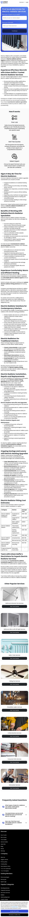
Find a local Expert (5, 877)
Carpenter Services (5, 890)
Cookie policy (4, 864)
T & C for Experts (5, 871)
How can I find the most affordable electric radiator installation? (12, 822)
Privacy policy (4, 861)
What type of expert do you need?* (11, 14)
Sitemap (3, 851)
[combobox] (14, 18)
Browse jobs (3, 879)
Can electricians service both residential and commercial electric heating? (12, 814)
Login (27, 2)
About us (3, 857)
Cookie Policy (15, 906)
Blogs (2, 846)
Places (2, 848)
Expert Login (3, 881)
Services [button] (21, 2)
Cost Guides (4, 839)
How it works (4, 835)
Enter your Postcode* (7, 22)
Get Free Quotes (14, 606)
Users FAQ (3, 844)
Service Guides (4, 842)
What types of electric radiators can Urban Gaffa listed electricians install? (13, 806)
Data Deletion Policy (5, 866)
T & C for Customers (6, 868)
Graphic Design (4, 899)
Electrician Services (5, 892)
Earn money (3, 837)
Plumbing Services (5, 888)
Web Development (5, 897)
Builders (2, 895)
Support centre (4, 859)
